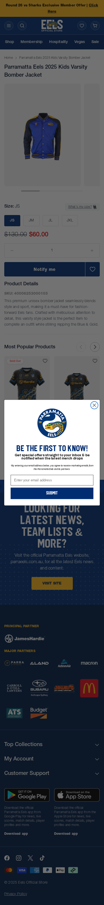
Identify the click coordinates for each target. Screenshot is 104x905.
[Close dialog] (94, 405)
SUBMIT (52, 493)
